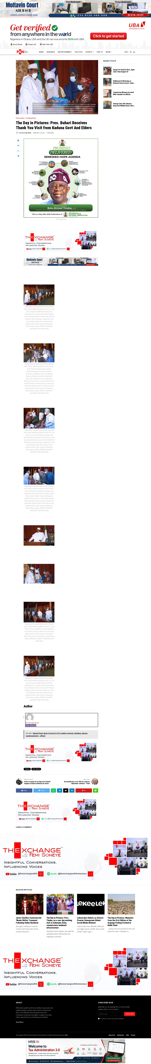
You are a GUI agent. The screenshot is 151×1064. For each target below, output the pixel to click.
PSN (66, 1035)
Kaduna (27, 769)
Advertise (120, 1035)
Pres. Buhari (36, 769)
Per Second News (25, 133)
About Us (112, 1035)
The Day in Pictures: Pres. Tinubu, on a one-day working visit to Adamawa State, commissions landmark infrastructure (59, 923)
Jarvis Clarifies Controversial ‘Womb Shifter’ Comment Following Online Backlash (28, 920)
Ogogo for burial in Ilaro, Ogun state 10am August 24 (123, 71)
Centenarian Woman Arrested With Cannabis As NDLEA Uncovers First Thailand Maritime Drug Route (123, 95)
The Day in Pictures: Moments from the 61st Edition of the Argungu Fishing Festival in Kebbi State (120, 921)
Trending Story (30, 118)
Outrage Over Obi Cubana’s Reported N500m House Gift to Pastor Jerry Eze (124, 106)
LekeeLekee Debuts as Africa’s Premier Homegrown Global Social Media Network (90, 920)
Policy (133, 1035)
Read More (20, 1022)
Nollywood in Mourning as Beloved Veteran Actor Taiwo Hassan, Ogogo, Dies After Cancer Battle (123, 84)
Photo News (20, 118)
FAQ (127, 1035)
